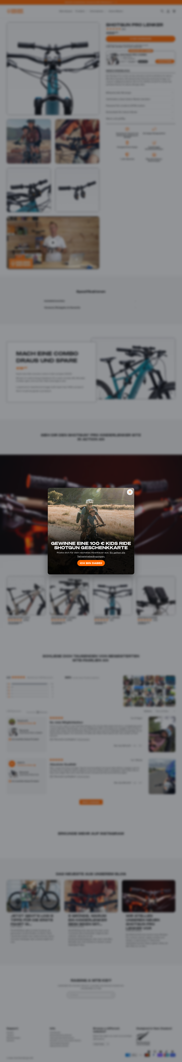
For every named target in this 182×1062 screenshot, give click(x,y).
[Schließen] (130, 492)
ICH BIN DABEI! (91, 563)
